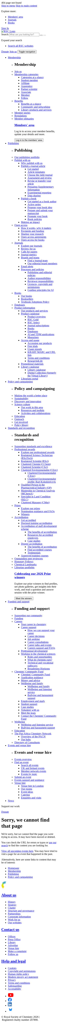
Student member (29, 80)
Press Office (14, 939)
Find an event (21, 762)
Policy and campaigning (20, 381)
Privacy (12, 980)
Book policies (35, 219)
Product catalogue (30, 313)
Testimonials (34, 552)
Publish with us (22, 160)
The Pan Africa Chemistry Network (32, 733)
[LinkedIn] (10, 1005)
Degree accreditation (31, 543)
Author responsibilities (39, 278)
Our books (26, 296)
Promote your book (38, 216)
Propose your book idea (40, 207)
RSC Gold (33, 319)
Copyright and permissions (22, 971)
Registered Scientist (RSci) (35, 461)
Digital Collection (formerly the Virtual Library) (42, 374)
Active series (34, 204)
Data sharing (34, 195)
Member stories (22, 112)
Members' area (15, 16)
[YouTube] (10, 996)
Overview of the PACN (33, 736)
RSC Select (33, 322)
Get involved (21, 422)
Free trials (33, 346)
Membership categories (26, 74)
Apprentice (26, 86)
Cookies (12, 968)
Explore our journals (31, 245)
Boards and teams (30, 257)
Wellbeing (19, 721)
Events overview (23, 759)
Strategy (12, 904)
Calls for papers (29, 251)
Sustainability (21, 398)
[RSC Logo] (8, 31)
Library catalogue (30, 366)
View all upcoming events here (17, 851)
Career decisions (36, 636)
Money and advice (30, 680)
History (12, 901)
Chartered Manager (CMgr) (35, 502)
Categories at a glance (32, 77)
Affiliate (25, 83)
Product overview (37, 316)
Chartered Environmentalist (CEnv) (39, 470)
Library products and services (36, 109)
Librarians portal (29, 378)
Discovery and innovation (27, 401)
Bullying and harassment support (38, 727)
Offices (11, 936)
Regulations (20, 115)
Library (12, 942)
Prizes (17, 505)
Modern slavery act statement (23, 977)
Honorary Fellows (23, 561)
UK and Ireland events (32, 768)
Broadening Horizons (39, 668)
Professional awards (24, 449)
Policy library (21, 425)
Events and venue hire (19, 745)
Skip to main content (26, 5)
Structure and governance (21, 910)
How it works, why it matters (36, 228)
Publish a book (28, 198)
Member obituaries (24, 118)
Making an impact (30, 222)
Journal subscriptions (38, 325)
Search (4, 34)
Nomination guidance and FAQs (38, 511)
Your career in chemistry (33, 624)
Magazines (33, 337)
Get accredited (28, 520)
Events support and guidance (29, 780)
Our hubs (26, 739)
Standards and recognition (21, 428)
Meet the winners (24, 598)
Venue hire (20, 783)
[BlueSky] (10, 1011)
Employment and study (33, 701)
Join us (13, 51)
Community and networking (35, 106)
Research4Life (35, 361)
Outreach (19, 419)
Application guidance (32, 677)
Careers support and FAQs (41, 648)
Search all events (29, 765)
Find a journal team (38, 260)
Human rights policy (18, 974)
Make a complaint (17, 951)
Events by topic (29, 774)
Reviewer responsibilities (40, 281)
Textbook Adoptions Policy (35, 301)
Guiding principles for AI (41, 290)
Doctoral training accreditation (36, 523)
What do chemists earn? (40, 659)
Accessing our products (40, 343)
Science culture (22, 404)
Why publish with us (31, 163)
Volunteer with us (30, 710)
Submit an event (22, 777)
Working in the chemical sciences (38, 653)
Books (11, 22)
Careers (18, 621)
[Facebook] (10, 1000)
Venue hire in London (32, 786)
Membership (14, 57)
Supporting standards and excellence (33, 446)
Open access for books (32, 239)
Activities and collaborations (35, 413)
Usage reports (35, 349)
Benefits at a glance (31, 104)
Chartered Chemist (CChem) (36, 464)
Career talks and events (39, 645)
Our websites (14, 922)
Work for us (14, 919)
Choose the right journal (40, 175)
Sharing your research (32, 234)
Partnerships (14, 913)
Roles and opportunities (40, 656)
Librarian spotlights (24, 567)
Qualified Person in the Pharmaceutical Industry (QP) (36, 486)
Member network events (33, 771)
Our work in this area (32, 407)
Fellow (24, 98)
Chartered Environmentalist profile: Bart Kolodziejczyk (42, 480)
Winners (25, 514)
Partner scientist (29, 89)
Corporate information (19, 916)
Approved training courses (34, 555)
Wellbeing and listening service (37, 724)
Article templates (36, 172)
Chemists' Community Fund (28, 671)
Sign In (5, 28)
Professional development (34, 651)
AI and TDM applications (41, 334)
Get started (33, 169)
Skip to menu (8, 5)
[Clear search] (41, 35)
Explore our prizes (30, 508)
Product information (24, 307)
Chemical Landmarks (25, 564)
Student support (29, 704)
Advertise (13, 945)
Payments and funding (32, 231)
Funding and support (18, 601)
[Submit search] (44, 35)
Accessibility (14, 988)
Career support (28, 627)
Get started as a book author (42, 201)
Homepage (13, 868)
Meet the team (28, 713)
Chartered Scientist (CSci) (34, 467)
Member (25, 95)
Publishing (13, 143)
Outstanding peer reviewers (28, 558)
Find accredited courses (40, 549)
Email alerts (27, 266)
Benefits (18, 101)
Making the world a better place (30, 395)
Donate (5, 51)
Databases (19, 304)
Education (19, 416)
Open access (20, 225)
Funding (18, 618)
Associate (26, 92)
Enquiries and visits (31, 797)
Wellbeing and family (32, 683)
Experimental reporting (39, 192)
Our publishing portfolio (26, 157)
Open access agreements (33, 237)
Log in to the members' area (29, 140)
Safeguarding (15, 985)
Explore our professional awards (37, 452)
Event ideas (27, 791)
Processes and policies (32, 269)
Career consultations (38, 642)
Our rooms (26, 788)
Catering (25, 794)
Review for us (28, 248)
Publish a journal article (33, 166)
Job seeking (34, 639)
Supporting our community (28, 615)
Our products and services (34, 310)
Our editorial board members (42, 263)
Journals (12, 19)
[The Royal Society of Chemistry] (15, 888)
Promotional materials (32, 363)
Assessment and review (40, 177)
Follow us (13, 954)
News (11, 800)
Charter (12, 907)
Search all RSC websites (20, 45)
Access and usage (30, 340)
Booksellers (27, 299)
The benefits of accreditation (42, 532)
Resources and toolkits (32, 410)
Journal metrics (29, 254)
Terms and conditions (39, 358)
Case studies (34, 540)
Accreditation (21, 517)
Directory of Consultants (27, 742)
